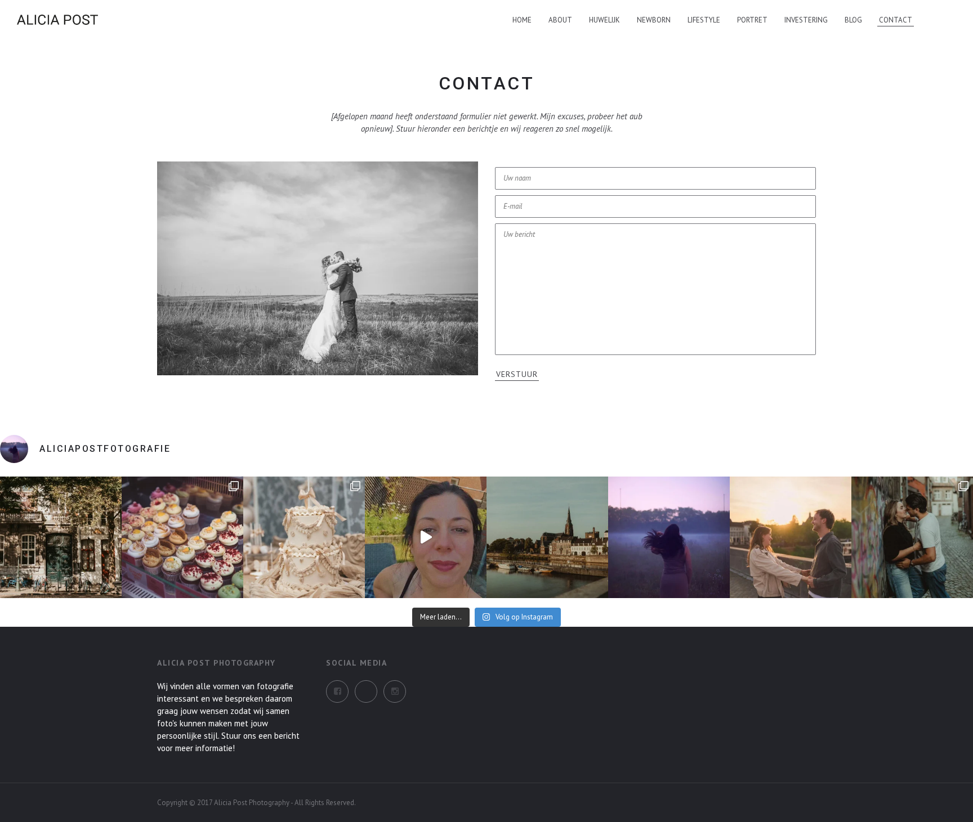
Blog (853, 20)
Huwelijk (604, 20)
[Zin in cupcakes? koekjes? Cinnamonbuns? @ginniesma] (182, 537)
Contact (895, 20)
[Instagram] (366, 691)
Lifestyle (704, 20)
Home (522, 20)
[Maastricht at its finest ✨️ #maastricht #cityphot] (547, 537)
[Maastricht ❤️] (61, 537)
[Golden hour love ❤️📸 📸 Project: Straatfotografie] (790, 537)
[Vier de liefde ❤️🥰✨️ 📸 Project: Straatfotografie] (912, 537)
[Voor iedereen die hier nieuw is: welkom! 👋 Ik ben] (425, 537)
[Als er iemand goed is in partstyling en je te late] (304, 537)
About (560, 20)
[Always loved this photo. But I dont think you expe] (669, 537)
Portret (752, 20)
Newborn (654, 20)
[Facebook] (337, 691)
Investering (806, 20)
